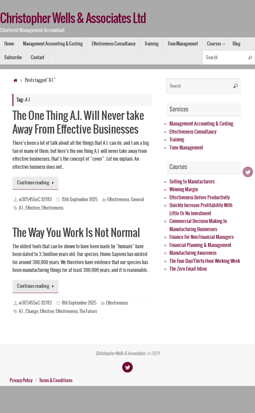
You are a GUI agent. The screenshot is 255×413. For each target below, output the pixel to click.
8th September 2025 (79, 303)
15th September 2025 (80, 199)
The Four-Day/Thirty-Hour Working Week (204, 261)
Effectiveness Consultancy (192, 132)
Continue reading (33, 182)
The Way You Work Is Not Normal (76, 233)
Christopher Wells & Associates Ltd (73, 19)
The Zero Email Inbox (188, 269)
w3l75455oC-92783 (35, 199)
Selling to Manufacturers (192, 181)
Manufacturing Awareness (192, 253)
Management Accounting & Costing (201, 123)
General (137, 199)
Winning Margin (183, 189)
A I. (21, 208)
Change (32, 311)
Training (176, 139)
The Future (88, 311)
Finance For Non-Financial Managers (201, 237)
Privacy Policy (21, 380)
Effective (33, 208)
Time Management (186, 147)
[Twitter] (248, 172)
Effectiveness (118, 199)
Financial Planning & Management (200, 245)
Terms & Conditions (55, 380)
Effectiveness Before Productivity (199, 197)
